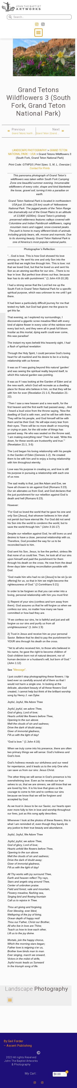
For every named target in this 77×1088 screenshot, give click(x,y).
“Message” (19, 669)
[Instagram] (37, 24)
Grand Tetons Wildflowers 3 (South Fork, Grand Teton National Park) (38, 101)
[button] (38, 32)
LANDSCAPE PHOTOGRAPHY (29, 150)
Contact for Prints (40, 168)
